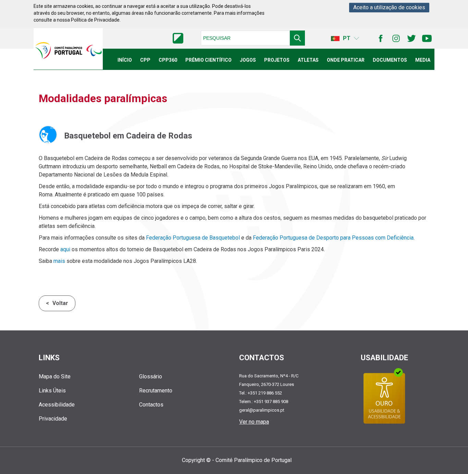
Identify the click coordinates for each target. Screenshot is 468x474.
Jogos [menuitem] (248, 60)
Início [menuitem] (125, 60)
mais (59, 261)
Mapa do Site (55, 376)
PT (346, 38)
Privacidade (53, 418)
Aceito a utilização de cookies (389, 7)
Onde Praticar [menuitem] (346, 60)
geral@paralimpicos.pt (261, 410)
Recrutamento (155, 390)
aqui (65, 249)
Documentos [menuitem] (390, 60)
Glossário (150, 376)
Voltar (60, 303)
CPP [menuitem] (145, 60)
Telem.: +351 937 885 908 (263, 401)
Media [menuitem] (422, 60)
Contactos (151, 404)
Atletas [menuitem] (308, 60)
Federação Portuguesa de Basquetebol (193, 237)
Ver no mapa (254, 421)
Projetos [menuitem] (277, 60)
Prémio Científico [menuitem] (208, 60)
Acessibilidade (57, 404)
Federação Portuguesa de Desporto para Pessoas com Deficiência (333, 237)
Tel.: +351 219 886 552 (260, 393)
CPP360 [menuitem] (168, 60)
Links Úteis (52, 390)
